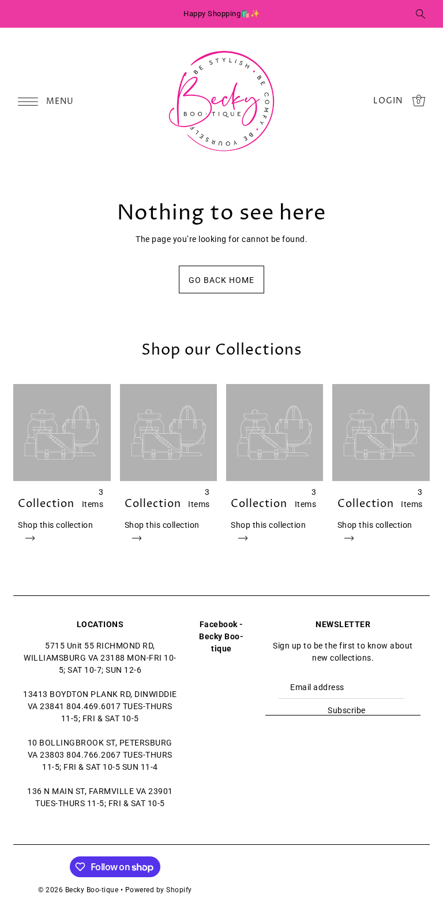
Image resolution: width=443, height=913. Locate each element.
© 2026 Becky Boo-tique (78, 890)
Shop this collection (55, 525)
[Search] (420, 14)
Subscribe (347, 710)
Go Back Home (221, 280)
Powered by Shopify (158, 890)
